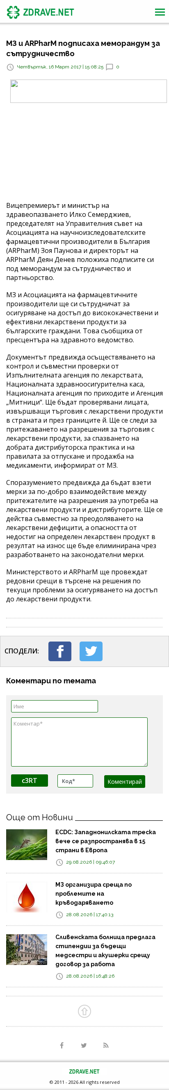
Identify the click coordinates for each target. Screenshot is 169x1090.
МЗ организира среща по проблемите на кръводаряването (93, 893)
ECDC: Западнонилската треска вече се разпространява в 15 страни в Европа (105, 841)
